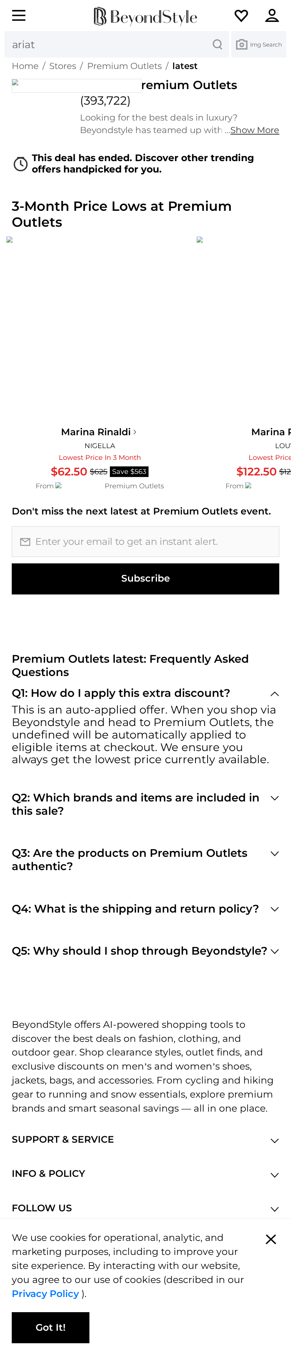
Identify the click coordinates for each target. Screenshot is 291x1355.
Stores (62, 66)
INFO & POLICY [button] (48, 1173)
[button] (247, 15)
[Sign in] (277, 15)
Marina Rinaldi (96, 432)
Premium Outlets (124, 66)
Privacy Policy (46, 1293)
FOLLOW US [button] (42, 1208)
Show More (254, 130)
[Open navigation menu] (14, 15)
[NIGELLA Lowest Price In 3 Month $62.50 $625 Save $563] (99, 330)
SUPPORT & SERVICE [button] (63, 1139)
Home (25, 66)
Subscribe (145, 578)
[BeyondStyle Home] (145, 16)
